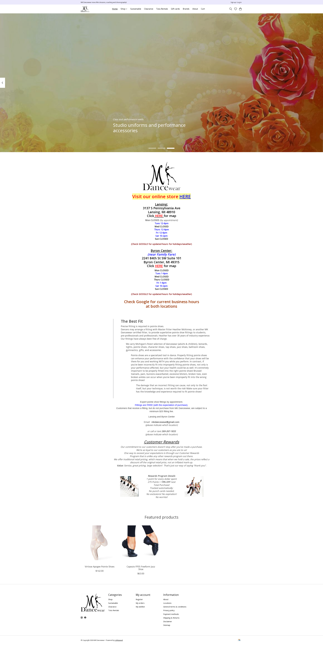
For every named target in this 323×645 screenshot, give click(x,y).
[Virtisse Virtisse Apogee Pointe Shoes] (99, 544)
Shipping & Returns (171, 617)
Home (115, 9)
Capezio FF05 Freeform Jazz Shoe (141, 568)
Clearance (148, 9)
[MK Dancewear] (85, 8)
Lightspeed (119, 640)
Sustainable (135, 9)
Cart (203, 9)
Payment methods (171, 614)
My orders (140, 603)
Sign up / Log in (236, 2)
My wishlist (140, 606)
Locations (167, 603)
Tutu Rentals (162, 9)
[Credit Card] (239, 640)
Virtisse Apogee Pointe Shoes (99, 566)
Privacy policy (168, 610)
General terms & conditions (174, 606)
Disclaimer (167, 621)
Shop (110, 599)
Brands (186, 9)
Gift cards (175, 9)
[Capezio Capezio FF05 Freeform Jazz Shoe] (141, 544)
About (195, 9)
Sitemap (166, 625)
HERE (159, 266)
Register (139, 599)
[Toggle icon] (231, 9)
